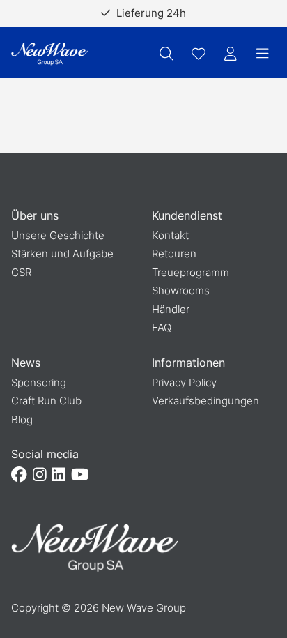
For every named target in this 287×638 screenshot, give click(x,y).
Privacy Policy (184, 382)
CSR (21, 272)
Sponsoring (38, 382)
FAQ (161, 327)
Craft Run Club (46, 400)
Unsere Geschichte (57, 235)
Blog (22, 419)
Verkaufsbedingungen (205, 400)
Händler (170, 309)
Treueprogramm (190, 272)
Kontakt (170, 235)
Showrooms (181, 290)
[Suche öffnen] (166, 53)
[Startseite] (49, 54)
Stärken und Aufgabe (62, 253)
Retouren (174, 253)
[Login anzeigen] (230, 53)
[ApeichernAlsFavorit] (198, 53)
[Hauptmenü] (262, 53)
